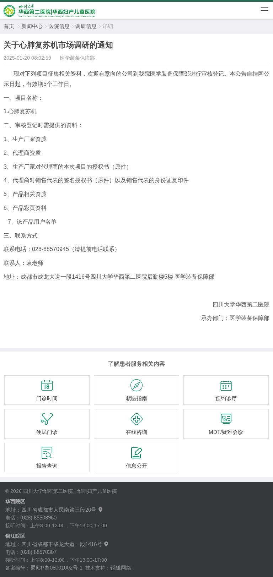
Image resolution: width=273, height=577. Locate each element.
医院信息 (59, 26)
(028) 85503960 (38, 518)
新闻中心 (32, 26)
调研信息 (86, 26)
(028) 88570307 (38, 552)
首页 (9, 26)
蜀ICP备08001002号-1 (56, 568)
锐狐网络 (121, 568)
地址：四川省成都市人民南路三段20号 (54, 510)
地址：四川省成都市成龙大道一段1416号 (57, 544)
